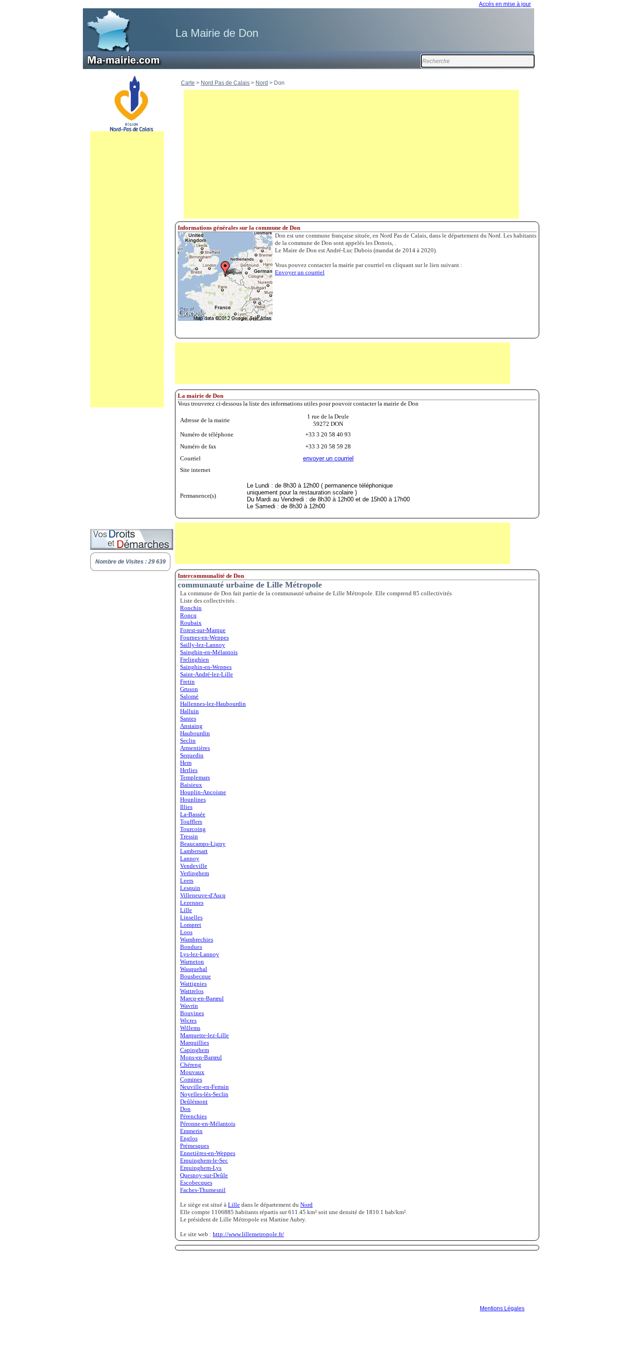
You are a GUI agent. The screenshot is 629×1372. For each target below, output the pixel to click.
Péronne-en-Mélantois (207, 1123)
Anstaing (191, 725)
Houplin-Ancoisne (203, 792)
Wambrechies (196, 939)
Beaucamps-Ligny (203, 843)
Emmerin (191, 1131)
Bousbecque (195, 976)
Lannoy (189, 858)
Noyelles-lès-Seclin (204, 1094)
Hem (186, 762)
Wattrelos (192, 991)
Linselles (191, 917)
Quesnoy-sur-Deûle (204, 1175)
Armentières (195, 747)
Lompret (190, 924)
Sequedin (192, 755)
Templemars (195, 777)
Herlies (189, 770)
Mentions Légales (502, 1308)
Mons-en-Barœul (201, 1057)
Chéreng (190, 1064)
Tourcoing (193, 829)
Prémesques (194, 1145)
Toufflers (191, 821)
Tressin (189, 836)
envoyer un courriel (328, 458)
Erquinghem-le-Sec (204, 1160)
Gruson (189, 689)
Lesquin (190, 887)
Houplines (193, 799)
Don (185, 1108)
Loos (186, 932)
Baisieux (191, 784)
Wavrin (189, 1005)
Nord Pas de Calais (225, 83)
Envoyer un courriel (300, 272)
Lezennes (192, 902)
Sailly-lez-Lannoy (202, 644)
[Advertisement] (127, 269)
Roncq (188, 615)
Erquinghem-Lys (200, 1167)
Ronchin (191, 608)
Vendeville (193, 865)
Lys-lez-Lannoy (199, 954)
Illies (186, 806)
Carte (188, 83)
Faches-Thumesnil (203, 1189)
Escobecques (196, 1182)
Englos (189, 1138)
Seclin (188, 740)
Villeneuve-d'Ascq (203, 895)
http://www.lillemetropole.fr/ (248, 1234)
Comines (191, 1079)
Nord (262, 83)
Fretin (187, 681)
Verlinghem (194, 873)
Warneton (192, 961)
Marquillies (194, 1042)
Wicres (188, 1020)
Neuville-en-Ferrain (204, 1086)
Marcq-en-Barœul (202, 998)
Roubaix (191, 622)
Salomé (189, 696)
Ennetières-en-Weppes (207, 1153)
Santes (188, 718)
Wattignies (193, 983)
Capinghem (194, 1049)
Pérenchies (193, 1116)
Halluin (189, 711)
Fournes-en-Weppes (204, 637)
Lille (186, 910)
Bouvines (192, 1013)
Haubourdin (195, 733)
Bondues (191, 946)
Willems (190, 1027)
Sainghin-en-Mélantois (209, 652)
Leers (186, 880)
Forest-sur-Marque (203, 630)
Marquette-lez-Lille (204, 1035)
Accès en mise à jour (505, 4)
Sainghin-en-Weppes (206, 666)
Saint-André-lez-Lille (206, 674)
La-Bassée (192, 814)
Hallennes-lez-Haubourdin (213, 703)
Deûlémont (194, 1101)
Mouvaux (192, 1072)
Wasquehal (193, 968)
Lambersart (194, 851)
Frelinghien (194, 659)
